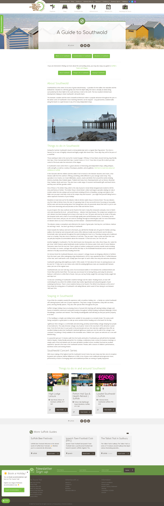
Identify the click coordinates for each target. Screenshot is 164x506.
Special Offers (33, 497)
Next (135, 448)
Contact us (106, 2)
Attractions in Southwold (101, 56)
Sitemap (103, 489)
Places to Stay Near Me (36, 491)
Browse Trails (33, 485)
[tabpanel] (45, 446)
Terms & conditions (107, 483)
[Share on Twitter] (85, 45)
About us (97, 2)
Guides (78, 2)
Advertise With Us (88, 2)
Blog (72, 2)
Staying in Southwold (98, 73)
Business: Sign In (115, 2)
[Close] (27, 472)
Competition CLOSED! (107, 491)
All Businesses (64, 2)
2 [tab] (130, 433)
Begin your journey (34, 483)
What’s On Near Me (35, 489)
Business (68, 489)
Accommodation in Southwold (82, 56)
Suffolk (71, 45)
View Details (60, 410)
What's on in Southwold (63, 56)
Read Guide (51, 454)
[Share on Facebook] (81, 45)
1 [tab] (128, 433)
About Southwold (64, 73)
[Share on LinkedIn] (88, 45)
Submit (127, 470)
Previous (26, 448)
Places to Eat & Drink (35, 495)
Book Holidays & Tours (36, 493)
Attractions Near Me (35, 487)
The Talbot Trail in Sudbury (114, 438)
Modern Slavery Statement (109, 487)
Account (103, 493)
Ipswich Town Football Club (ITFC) (79, 439)
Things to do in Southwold (80, 73)
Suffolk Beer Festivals (41, 438)
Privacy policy (105, 485)
